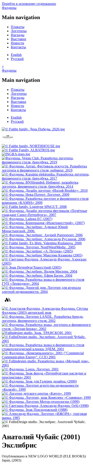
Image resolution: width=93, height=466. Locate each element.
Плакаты (17, 27)
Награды (17, 35)
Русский (17, 59)
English (16, 55)
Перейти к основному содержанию (29, 4)
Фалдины (9, 8)
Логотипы (19, 31)
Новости (17, 43)
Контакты (18, 47)
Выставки (18, 39)
